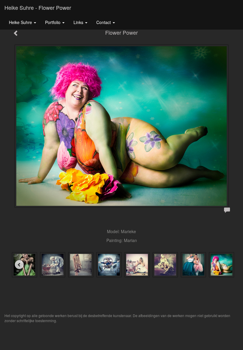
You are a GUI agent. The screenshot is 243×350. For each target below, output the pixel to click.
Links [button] (78, 22)
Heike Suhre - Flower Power (37, 7)
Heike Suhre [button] (21, 22)
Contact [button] (104, 22)
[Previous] (19, 264)
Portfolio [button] (53, 22)
